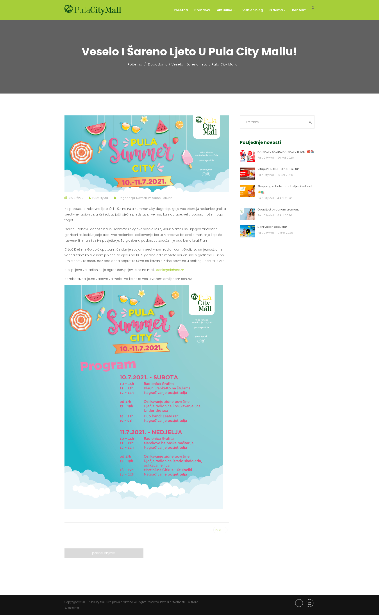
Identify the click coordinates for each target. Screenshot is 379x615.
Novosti (141, 198)
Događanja (158, 64)
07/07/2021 (76, 198)
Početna (181, 10)
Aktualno (224, 10)
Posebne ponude (160, 198)
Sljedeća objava (102, 553)
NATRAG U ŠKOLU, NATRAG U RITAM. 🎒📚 (285, 152)
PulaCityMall (100, 198)
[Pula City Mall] (92, 10)
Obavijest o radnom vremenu (278, 209)
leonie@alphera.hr (170, 270)
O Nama (276, 10)
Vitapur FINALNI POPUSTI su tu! (278, 169)
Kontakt (299, 10)
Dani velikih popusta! (272, 227)
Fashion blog (252, 10)
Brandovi (202, 10)
